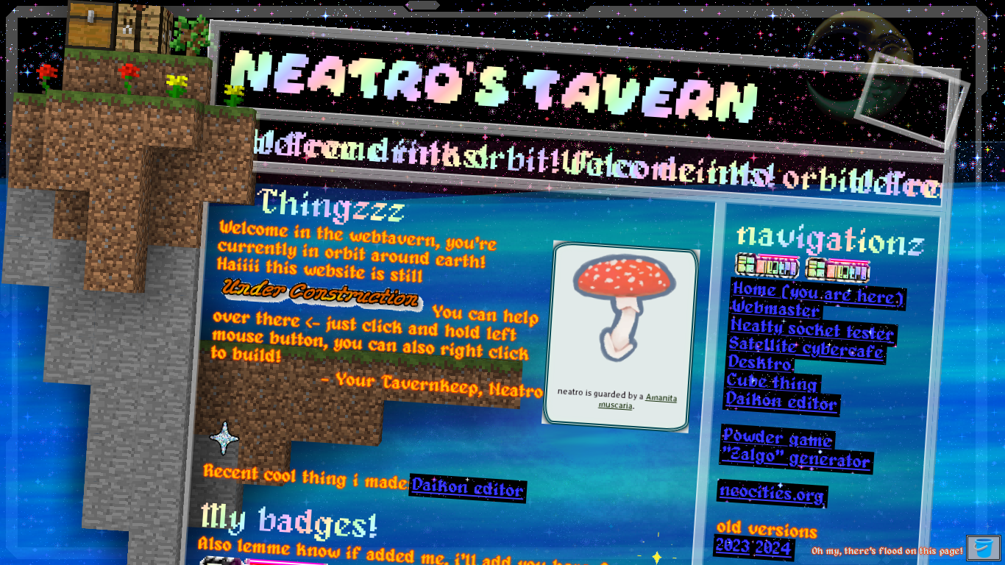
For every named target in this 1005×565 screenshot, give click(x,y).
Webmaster (778, 312)
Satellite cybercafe (808, 351)
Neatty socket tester (814, 333)
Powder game (779, 442)
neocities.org (774, 497)
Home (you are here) (820, 297)
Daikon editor (469, 491)
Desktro (762, 366)
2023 (734, 549)
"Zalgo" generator (798, 461)
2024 (775, 551)
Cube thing (774, 385)
